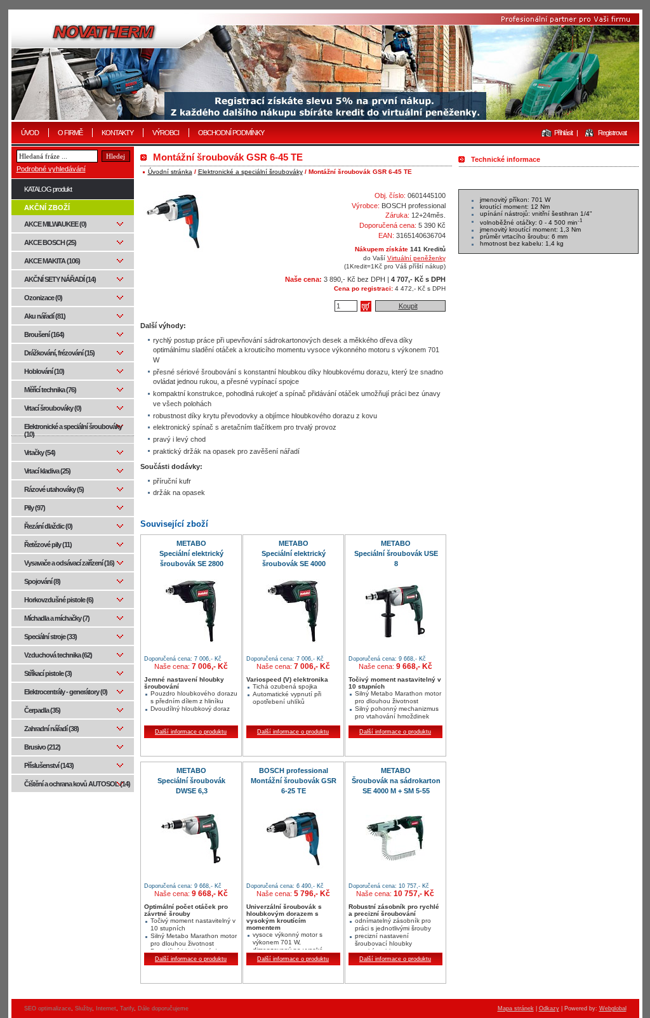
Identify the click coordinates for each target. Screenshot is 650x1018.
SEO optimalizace (47, 1008)
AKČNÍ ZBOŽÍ (47, 207)
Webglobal (613, 1008)
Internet (106, 1008)
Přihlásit (563, 132)
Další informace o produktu (191, 732)
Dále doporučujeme (163, 1008)
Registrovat (612, 132)
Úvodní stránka (170, 171)
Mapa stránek (516, 1008)
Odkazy (549, 1008)
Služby (83, 1008)
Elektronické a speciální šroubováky (250, 171)
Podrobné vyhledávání (51, 169)
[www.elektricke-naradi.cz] (325, 66)
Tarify (127, 1008)
